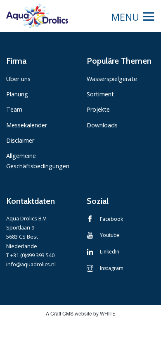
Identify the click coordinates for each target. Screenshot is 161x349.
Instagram (111, 268)
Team (14, 109)
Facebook (111, 218)
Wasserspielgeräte (112, 79)
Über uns (18, 79)
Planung (17, 94)
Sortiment (100, 94)
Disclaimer (20, 140)
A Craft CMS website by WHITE (81, 313)
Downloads (102, 125)
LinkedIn (109, 251)
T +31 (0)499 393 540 (30, 255)
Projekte (98, 109)
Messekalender (26, 125)
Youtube (110, 235)
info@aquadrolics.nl (31, 264)
